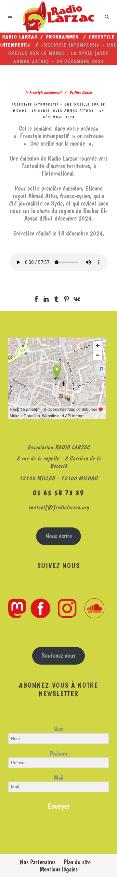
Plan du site (77, 862)
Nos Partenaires (38, 862)
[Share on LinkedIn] (46, 298)
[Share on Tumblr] (56, 298)
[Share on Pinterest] (66, 298)
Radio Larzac (20, 37)
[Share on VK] (76, 298)
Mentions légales (59, 869)
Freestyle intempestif (45, 92)
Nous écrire (59, 536)
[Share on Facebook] (36, 298)
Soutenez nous (58, 655)
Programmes (62, 37)
